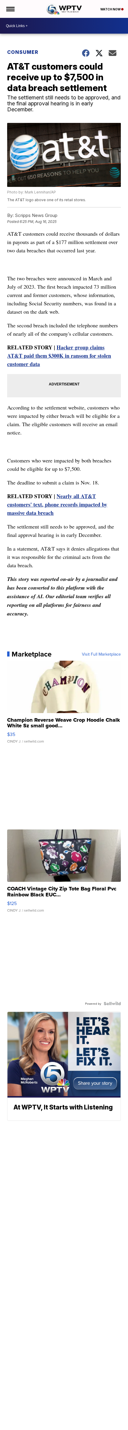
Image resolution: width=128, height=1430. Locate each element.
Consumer (22, 52)
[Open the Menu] (9, 8)
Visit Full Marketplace (101, 654)
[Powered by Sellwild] (112, 1003)
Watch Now (110, 9)
